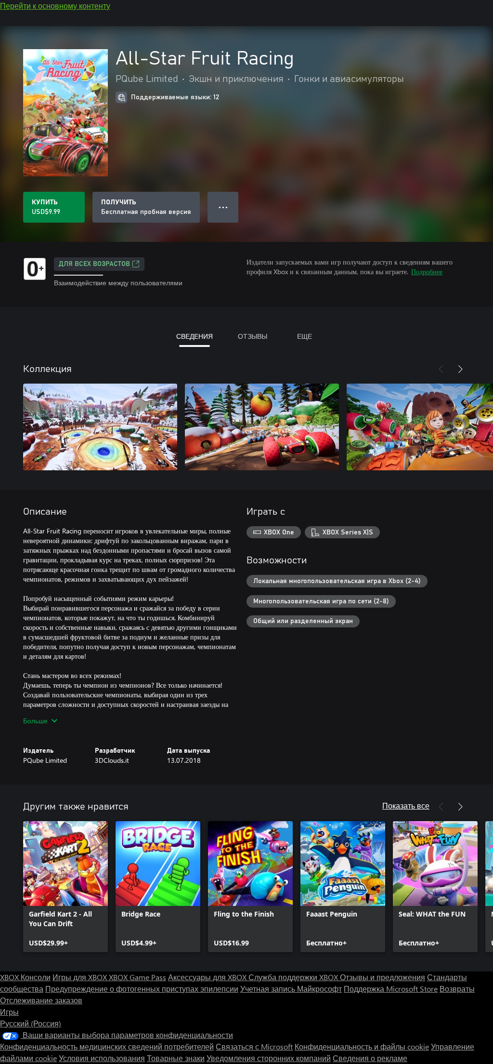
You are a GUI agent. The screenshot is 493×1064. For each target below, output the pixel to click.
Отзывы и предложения (382, 977)
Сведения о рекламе (370, 1058)
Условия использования (102, 1058)
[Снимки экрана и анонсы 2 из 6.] (262, 427)
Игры (9, 1012)
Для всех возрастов (94, 264)
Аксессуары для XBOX (208, 977)
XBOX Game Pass (137, 977)
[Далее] (460, 369)
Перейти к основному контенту (55, 5)
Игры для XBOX (80, 977)
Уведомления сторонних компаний (269, 1058)
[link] (65, 886)
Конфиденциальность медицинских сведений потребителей (107, 1046)
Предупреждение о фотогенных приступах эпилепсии (141, 989)
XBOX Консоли (25, 977)
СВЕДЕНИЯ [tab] (194, 336)
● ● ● (223, 207)
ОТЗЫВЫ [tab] (252, 336)
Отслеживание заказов (41, 1000)
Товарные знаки (176, 1058)
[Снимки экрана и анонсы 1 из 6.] (100, 427)
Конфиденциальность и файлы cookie (362, 1046)
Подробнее (426, 271)
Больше (35, 720)
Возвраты (457, 989)
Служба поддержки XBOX (294, 977)
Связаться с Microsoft (254, 1046)
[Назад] (441, 369)
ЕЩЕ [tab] (304, 336)
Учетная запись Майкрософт (291, 989)
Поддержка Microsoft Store (391, 989)
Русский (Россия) (30, 1023)
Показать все (405, 805)
